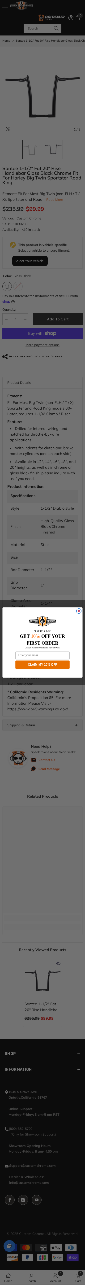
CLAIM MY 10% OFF (42, 664)
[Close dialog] (78, 611)
